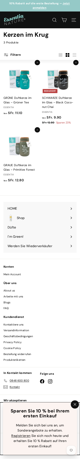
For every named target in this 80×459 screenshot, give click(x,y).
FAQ (6, 308)
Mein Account (12, 274)
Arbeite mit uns (13, 296)
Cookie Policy (12, 348)
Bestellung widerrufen (17, 354)
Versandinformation (16, 330)
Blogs (7, 302)
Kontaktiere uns (13, 324)
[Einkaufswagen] (64, 20)
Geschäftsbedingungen (18, 336)
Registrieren (20, 435)
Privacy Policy (12, 342)
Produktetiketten (14, 360)
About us (9, 290)
